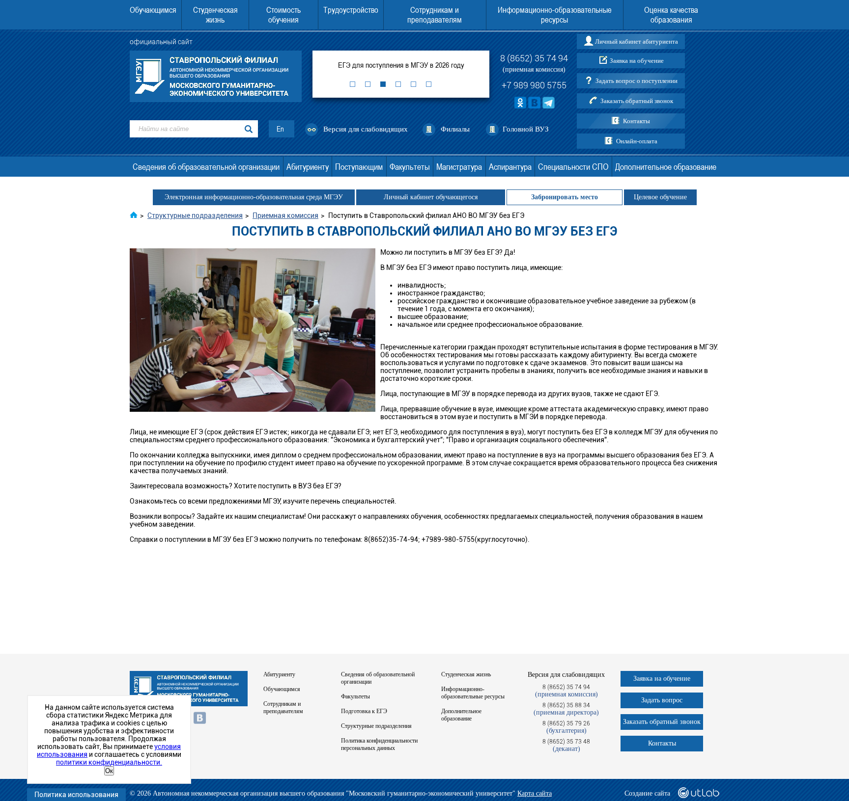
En (280, 129)
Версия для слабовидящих (365, 129)
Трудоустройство (350, 10)
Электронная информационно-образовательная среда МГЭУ (254, 197)
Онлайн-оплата (636, 141)
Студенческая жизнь (215, 15)
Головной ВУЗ (526, 129)
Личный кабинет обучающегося (431, 197)
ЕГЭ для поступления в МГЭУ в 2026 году (401, 64)
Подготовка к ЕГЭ (364, 711)
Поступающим (359, 166)
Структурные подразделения (376, 725)
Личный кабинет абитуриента (636, 41)
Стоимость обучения (283, 15)
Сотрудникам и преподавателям (434, 15)
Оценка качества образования (671, 15)
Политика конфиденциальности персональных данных (379, 744)
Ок (109, 770)
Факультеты (410, 166)
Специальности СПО (573, 166)
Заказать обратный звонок (636, 101)
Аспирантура (510, 166)
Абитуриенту (307, 166)
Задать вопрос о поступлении (636, 80)
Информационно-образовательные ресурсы (555, 15)
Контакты (636, 121)
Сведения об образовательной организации (206, 166)
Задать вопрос (661, 700)
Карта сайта (534, 793)
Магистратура (459, 166)
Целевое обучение (660, 197)
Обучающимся (153, 10)
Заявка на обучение (637, 60)
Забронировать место (564, 197)
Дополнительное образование (665, 166)
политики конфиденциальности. (109, 762)
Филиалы (455, 129)
